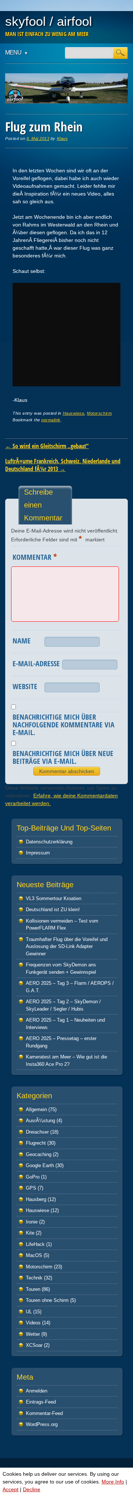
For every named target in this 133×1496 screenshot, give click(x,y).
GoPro (33, 1177)
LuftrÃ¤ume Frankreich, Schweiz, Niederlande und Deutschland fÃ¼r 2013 (62, 465)
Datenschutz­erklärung (49, 841)
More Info (113, 1482)
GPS (31, 1188)
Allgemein (36, 1109)
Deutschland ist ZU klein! (53, 909)
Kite (30, 1233)
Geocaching (38, 1154)
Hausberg (36, 1199)
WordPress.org (42, 1424)
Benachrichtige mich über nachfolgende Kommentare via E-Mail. (64, 724)
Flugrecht (36, 1143)
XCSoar (34, 1345)
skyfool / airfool (48, 21)
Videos (33, 1322)
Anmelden (36, 1391)
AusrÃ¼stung (40, 1120)
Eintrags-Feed (41, 1402)
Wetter (33, 1334)
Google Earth (40, 1165)
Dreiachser (37, 1132)
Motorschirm (99, 413)
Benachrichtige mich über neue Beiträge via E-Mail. (63, 757)
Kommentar (35, 556)
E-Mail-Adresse (36, 663)
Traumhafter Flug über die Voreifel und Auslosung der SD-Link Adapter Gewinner (67, 946)
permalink (51, 420)
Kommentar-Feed (44, 1413)
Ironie (32, 1222)
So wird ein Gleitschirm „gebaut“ (47, 446)
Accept (10, 1489)
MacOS (34, 1255)
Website (25, 686)
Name (22, 641)
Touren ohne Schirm (47, 1300)
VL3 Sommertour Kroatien (53, 898)
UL (29, 1311)
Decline (31, 1489)
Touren (33, 1289)
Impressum (38, 853)
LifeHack (35, 1244)
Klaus (62, 138)
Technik (34, 1278)
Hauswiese (74, 413)
